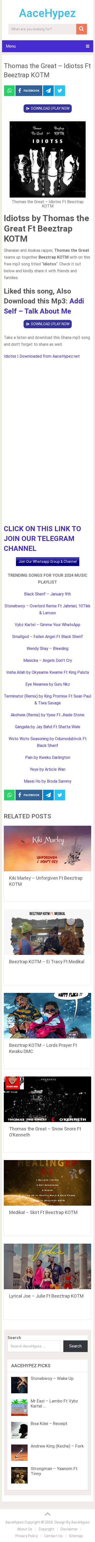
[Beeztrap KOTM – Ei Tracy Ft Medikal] (47, 932)
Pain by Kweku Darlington (47, 757)
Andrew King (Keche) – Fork (57, 1446)
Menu (11, 46)
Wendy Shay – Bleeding (47, 648)
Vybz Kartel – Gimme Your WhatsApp (47, 624)
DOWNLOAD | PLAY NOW (50, 108)
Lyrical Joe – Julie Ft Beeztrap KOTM (46, 1296)
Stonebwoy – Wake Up (52, 1378)
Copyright (46, 1529)
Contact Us (53, 1536)
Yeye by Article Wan (47, 769)
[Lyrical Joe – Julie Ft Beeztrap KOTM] (47, 1266)
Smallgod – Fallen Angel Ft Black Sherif (47, 636)
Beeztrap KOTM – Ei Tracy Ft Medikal (46, 961)
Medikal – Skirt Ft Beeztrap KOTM (43, 1212)
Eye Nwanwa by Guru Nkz (47, 684)
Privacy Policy (26, 1536)
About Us (24, 1529)
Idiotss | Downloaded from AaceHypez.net (42, 356)
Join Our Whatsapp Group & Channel (47, 562)
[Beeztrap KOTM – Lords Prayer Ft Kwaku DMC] (47, 1015)
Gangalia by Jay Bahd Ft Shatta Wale (47, 726)
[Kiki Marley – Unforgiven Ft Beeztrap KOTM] (47, 848)
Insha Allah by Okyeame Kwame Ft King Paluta (47, 672)
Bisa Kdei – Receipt (49, 1423)
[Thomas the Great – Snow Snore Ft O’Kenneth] (47, 1099)
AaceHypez (47, 13)
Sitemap (76, 1536)
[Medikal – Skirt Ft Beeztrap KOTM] (47, 1183)
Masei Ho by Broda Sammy (47, 781)
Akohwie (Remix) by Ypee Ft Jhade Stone (47, 714)
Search (14, 1337)
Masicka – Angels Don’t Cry (47, 660)
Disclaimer (69, 1529)
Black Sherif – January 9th (47, 594)
